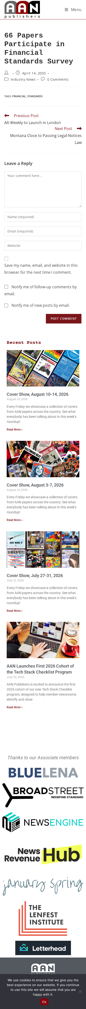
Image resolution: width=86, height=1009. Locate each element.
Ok (44, 1002)
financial (19, 96)
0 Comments (58, 79)
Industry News (23, 79)
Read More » (15, 429)
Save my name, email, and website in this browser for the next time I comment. (41, 269)
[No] (80, 991)
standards (35, 96)
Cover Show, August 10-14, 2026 (37, 394)
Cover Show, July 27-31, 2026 (35, 575)
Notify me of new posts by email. (40, 305)
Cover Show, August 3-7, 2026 (35, 484)
